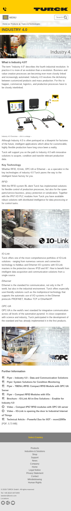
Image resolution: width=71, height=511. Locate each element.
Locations (5, 498)
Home (5, 24)
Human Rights (35, 482)
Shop (34, 454)
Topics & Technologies (30, 24)
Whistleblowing (35, 479)
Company (34, 464)
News (34, 460)
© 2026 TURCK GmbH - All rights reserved (17, 489)
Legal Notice (35, 470)
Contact (34, 476)
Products (14, 24)
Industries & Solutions (35, 451)
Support (34, 457)
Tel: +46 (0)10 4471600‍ (10, 493)
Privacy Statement (34, 473)
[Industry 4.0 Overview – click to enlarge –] (35, 112)
